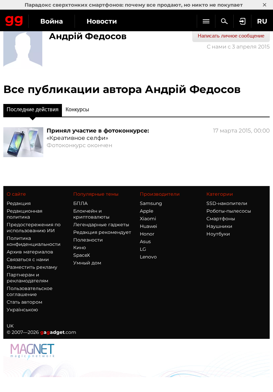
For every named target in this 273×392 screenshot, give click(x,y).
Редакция (19, 203)
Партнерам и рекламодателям (27, 278)
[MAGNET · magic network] (33, 351)
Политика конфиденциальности (34, 241)
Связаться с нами (28, 259)
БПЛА (80, 203)
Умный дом (87, 263)
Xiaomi (148, 219)
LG (143, 249)
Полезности (88, 240)
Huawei (148, 226)
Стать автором (24, 302)
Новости (102, 21)
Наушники (219, 226)
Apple (146, 211)
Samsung (151, 203)
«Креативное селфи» (77, 138)
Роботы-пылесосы (228, 211)
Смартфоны (220, 219)
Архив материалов (30, 252)
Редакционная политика (24, 214)
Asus (145, 242)
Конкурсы (77, 109)
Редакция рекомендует (102, 232)
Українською (22, 310)
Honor (147, 234)
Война (51, 21)
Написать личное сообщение (231, 36)
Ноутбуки (218, 234)
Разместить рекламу (32, 267)
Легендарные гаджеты (101, 225)
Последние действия (33, 109)
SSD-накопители (226, 203)
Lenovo (148, 257)
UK (10, 326)
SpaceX (81, 255)
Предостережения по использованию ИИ (34, 228)
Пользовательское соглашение (30, 291)
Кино (79, 247)
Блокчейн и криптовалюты (91, 214)
